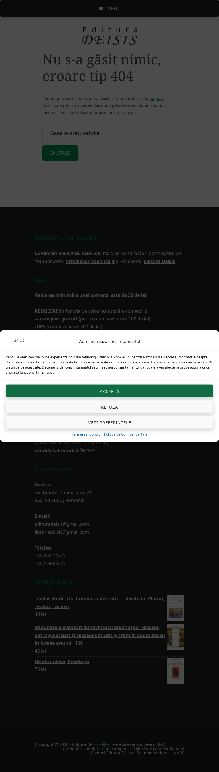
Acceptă (109, 391)
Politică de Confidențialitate (125, 434)
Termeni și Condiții (86, 434)
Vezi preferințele (109, 422)
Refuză (109, 406)
